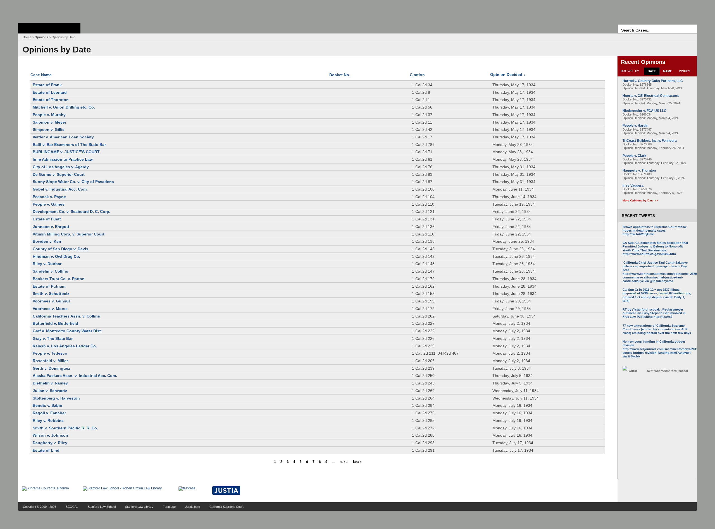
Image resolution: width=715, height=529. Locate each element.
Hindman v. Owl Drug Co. (56, 256)
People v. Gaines (49, 204)
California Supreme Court (226, 506)
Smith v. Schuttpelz (51, 293)
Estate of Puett (47, 219)
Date (652, 71)
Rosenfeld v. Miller (50, 361)
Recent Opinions (643, 62)
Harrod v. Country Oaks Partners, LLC (653, 81)
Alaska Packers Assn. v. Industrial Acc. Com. (75, 375)
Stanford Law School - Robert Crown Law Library (48, 10)
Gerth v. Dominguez (51, 368)
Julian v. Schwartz (50, 390)
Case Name (41, 75)
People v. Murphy (49, 114)
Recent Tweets (638, 215)
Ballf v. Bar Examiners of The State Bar (69, 144)
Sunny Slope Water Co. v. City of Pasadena (73, 181)
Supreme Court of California (49, 28)
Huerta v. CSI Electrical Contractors (651, 96)
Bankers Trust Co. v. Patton (59, 278)
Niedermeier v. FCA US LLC (644, 111)
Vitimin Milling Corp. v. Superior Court (68, 234)
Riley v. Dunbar (47, 263)
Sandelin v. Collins (50, 271)
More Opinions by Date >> (640, 200)
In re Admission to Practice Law (63, 159)
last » (357, 462)
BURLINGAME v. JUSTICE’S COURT (66, 152)
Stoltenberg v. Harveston (56, 398)
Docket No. (339, 75)
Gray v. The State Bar (53, 338)
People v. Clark (634, 156)
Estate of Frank (47, 85)
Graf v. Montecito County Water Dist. (67, 331)
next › (344, 462)
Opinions (41, 37)
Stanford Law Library (139, 506)
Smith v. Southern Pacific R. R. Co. (65, 428)
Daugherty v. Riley (50, 443)
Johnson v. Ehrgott (51, 226)
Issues (684, 71)
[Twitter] (633, 371)
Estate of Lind (46, 450)
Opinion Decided (508, 74)
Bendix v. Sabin (47, 405)
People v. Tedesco (50, 353)
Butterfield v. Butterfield (55, 323)
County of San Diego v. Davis (60, 249)
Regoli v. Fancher (49, 413)
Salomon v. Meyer (49, 122)
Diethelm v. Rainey (50, 383)
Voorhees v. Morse (50, 308)
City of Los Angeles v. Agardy (61, 167)
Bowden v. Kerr (47, 241)
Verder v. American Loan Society (63, 137)
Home (27, 37)
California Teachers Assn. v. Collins (66, 316)
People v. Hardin (635, 126)
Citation (417, 75)
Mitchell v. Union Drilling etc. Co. (64, 107)
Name (667, 71)
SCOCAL (72, 506)
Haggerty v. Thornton (639, 170)
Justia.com (192, 506)
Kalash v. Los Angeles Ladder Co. (65, 346)
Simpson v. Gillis (49, 129)
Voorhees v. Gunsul (51, 301)
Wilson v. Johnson (50, 435)
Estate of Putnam (49, 286)
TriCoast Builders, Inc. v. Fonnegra (650, 141)
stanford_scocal (667, 370)
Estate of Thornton (51, 99)
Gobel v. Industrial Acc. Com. (60, 189)
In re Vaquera (633, 185)
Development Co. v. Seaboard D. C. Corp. (71, 211)
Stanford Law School (102, 506)
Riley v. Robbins (48, 420)
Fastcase (169, 506)
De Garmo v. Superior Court (59, 174)
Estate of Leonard (50, 92)
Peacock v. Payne (49, 196)
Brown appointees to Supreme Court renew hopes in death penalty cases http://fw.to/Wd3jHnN (655, 230)
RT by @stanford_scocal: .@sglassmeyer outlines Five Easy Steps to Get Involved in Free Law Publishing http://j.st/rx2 (654, 313)
